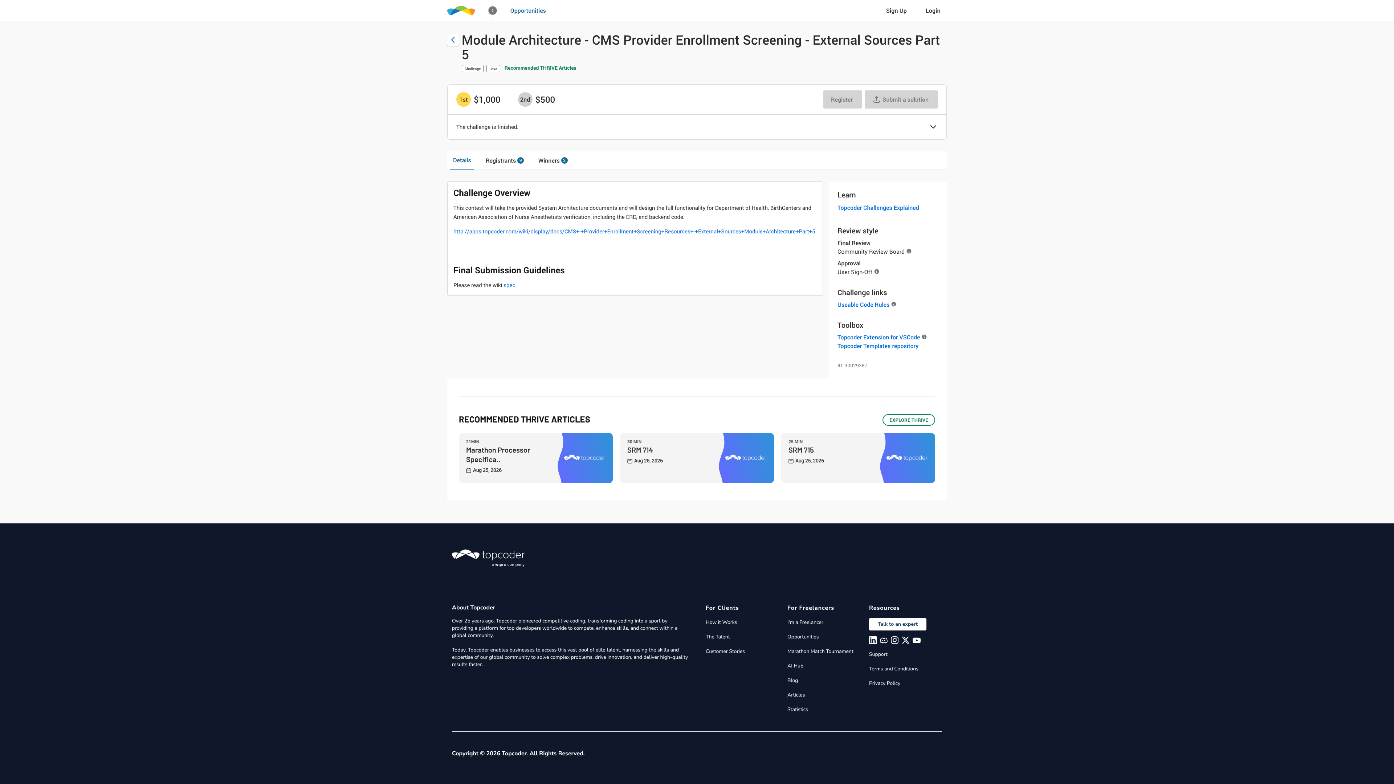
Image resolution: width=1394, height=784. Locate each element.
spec (509, 285)
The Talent (718, 636)
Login (933, 11)
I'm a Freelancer (805, 622)
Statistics (797, 709)
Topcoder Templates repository (877, 346)
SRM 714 (640, 449)
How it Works (721, 622)
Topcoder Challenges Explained (878, 208)
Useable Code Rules (863, 305)
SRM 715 (801, 449)
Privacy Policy (884, 683)
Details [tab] (462, 160)
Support (878, 654)
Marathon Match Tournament (820, 651)
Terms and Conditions (893, 668)
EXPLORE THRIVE (908, 420)
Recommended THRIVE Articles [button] (540, 68)
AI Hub (795, 665)
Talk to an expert (898, 624)
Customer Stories (725, 651)
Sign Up (896, 11)
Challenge (473, 68)
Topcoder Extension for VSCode (878, 337)
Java (493, 68)
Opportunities (528, 11)
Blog (792, 680)
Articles (796, 694)
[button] (492, 10)
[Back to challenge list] (453, 40)
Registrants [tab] (504, 160)
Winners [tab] (552, 160)
